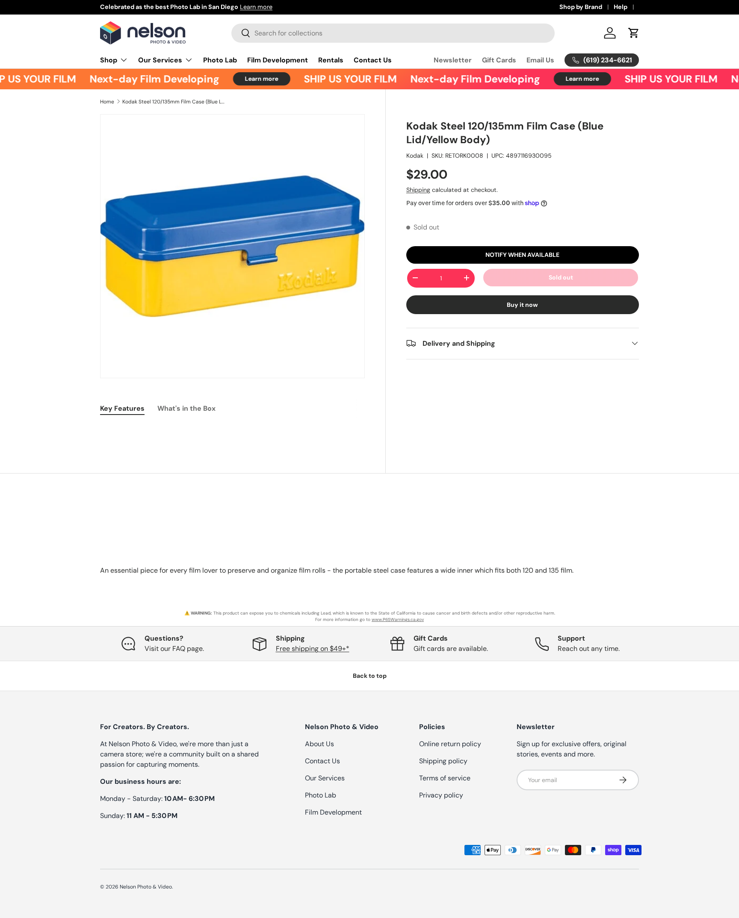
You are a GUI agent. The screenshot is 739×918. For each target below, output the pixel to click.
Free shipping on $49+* (312, 648)
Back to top (370, 676)
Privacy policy (441, 795)
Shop (108, 60)
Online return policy (450, 743)
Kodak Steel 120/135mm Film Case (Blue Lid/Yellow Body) (173, 101)
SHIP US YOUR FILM (340, 78)
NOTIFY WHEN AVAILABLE (522, 254)
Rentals (330, 60)
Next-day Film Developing (144, 78)
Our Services (160, 60)
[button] (633, 33)
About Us (319, 743)
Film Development (277, 60)
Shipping (418, 189)
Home (107, 101)
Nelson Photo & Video (146, 886)
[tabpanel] (232, 430)
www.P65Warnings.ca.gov (398, 619)
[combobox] (393, 33)
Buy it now (522, 304)
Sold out (561, 277)
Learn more (433, 7)
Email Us (540, 60)
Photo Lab (220, 60)
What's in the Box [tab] (186, 408)
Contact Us (373, 60)
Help (620, 7)
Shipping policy (443, 760)
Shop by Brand (580, 7)
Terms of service (444, 778)
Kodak (414, 155)
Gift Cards (499, 60)
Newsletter (453, 60)
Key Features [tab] (122, 408)
